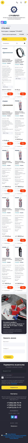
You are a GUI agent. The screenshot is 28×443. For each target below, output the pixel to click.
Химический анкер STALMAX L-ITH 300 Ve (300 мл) (20, 162)
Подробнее (14, 383)
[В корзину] (10, 93)
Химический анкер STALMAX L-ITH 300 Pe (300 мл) (20, 113)
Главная (3, 26)
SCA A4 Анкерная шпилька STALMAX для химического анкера (7, 113)
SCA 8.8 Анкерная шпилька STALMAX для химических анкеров (7, 60)
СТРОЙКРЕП (14, 16)
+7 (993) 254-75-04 (14, 405)
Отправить (8, 357)
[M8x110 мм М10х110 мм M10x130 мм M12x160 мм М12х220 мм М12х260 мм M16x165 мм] (7, 133)
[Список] (24, 43)
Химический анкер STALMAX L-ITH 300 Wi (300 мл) (7, 162)
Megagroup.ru (14, 426)
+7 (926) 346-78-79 (14, 403)
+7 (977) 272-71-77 (14, 407)
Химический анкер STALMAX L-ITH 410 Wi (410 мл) (20, 210)
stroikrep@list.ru (14, 410)
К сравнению (7, 96)
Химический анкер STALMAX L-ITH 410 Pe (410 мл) (7, 210)
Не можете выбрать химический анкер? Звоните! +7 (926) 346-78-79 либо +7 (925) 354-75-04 (13, 324)
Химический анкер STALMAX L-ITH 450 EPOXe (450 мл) (19, 259)
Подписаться (14, 387)
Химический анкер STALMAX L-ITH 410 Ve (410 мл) (7, 259)
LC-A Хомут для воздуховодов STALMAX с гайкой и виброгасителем (19, 61)
